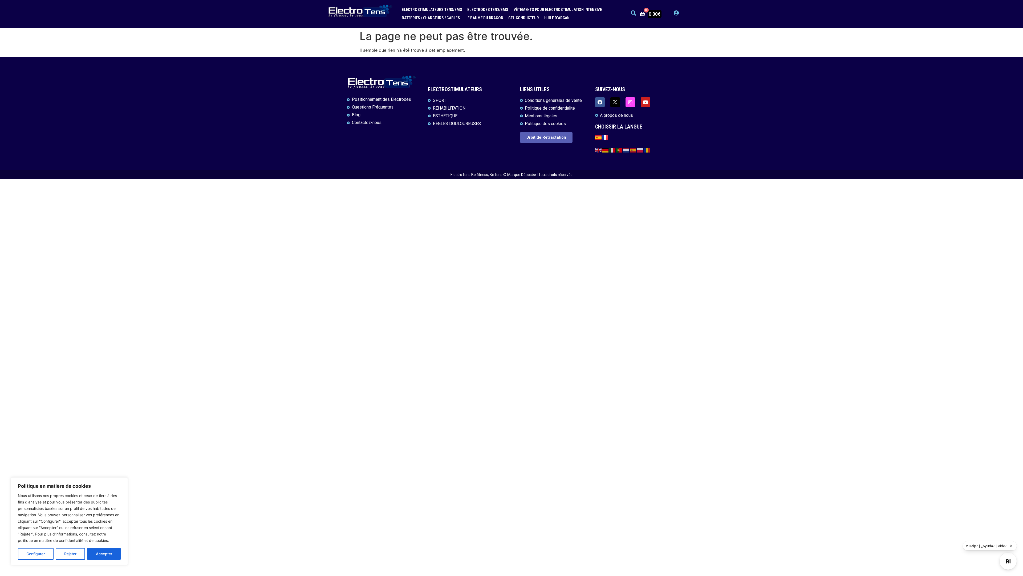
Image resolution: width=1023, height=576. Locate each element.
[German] (605, 149)
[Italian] (612, 149)
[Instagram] (630, 102)
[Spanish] (633, 149)
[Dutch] (626, 149)
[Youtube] (645, 102)
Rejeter (70, 553)
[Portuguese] (619, 149)
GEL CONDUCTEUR (523, 17)
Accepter (104, 553)
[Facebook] (600, 102)
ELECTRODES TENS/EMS (487, 9)
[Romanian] (647, 149)
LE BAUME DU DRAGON (484, 17)
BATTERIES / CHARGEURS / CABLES (431, 17)
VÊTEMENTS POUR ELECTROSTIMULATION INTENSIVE (558, 9)
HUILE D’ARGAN (557, 17)
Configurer (35, 553)
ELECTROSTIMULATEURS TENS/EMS (432, 9)
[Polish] (640, 149)
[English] (598, 149)
